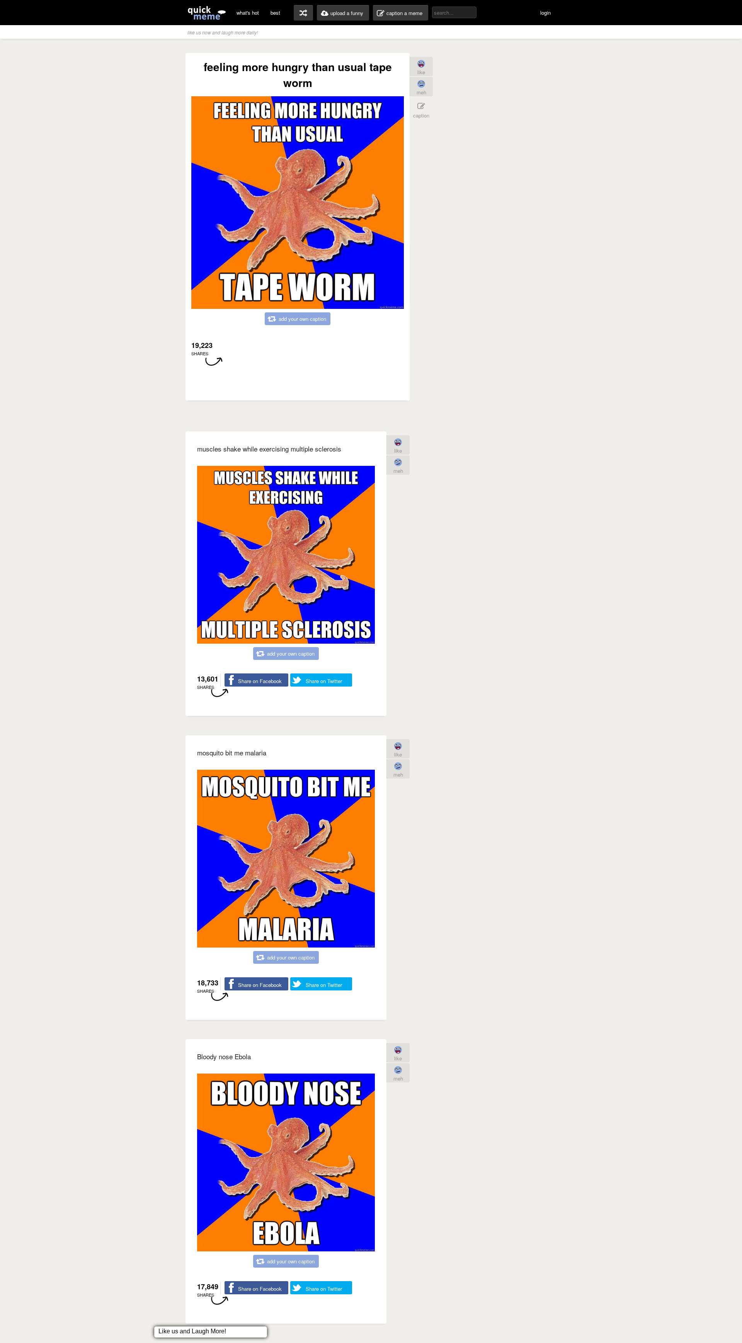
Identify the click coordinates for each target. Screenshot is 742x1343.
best (275, 12)
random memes (303, 12)
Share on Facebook (260, 681)
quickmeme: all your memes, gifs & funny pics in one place (207, 12)
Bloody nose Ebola (224, 1056)
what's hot (248, 12)
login (545, 12)
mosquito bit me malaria (231, 752)
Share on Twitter (324, 681)
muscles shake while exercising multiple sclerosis (269, 448)
